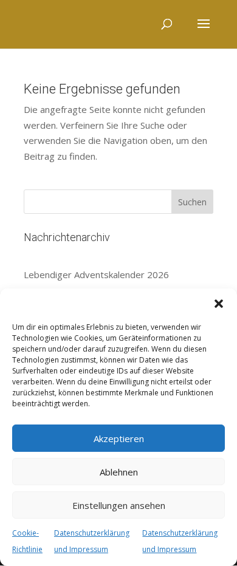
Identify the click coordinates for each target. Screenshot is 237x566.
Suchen (192, 202)
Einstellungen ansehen (118, 505)
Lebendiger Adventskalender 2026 (96, 274)
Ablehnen (119, 472)
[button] (219, 304)
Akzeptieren (119, 438)
